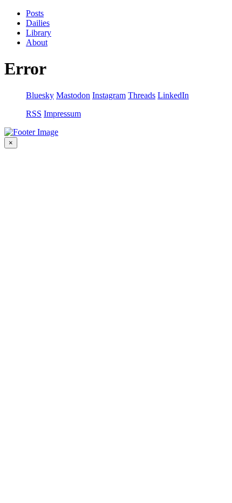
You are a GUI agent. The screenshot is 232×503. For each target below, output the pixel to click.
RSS (34, 113)
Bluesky (40, 95)
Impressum (62, 113)
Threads (141, 95)
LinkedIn (173, 95)
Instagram (109, 95)
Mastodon (73, 95)
